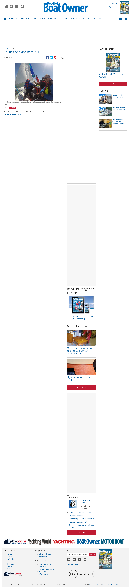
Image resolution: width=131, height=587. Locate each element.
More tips (81, 532)
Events (12, 48)
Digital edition (113, 7)
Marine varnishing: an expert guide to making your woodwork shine (81, 351)
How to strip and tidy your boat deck (119, 109)
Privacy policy (106, 584)
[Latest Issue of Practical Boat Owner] (124, 7)
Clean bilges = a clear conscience (80, 512)
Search (92, 554)
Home (6, 48)
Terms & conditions (95, 584)
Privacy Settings (116, 584)
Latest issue (107, 49)
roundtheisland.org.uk (12, 114)
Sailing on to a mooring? (78, 522)
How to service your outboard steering (119, 96)
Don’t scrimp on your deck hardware (82, 519)
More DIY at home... (80, 326)
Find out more (113, 84)
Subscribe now (72, 565)
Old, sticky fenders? (76, 516)
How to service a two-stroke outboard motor (118, 122)
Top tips (72, 496)
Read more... (81, 387)
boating (12, 108)
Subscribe (114, 4)
